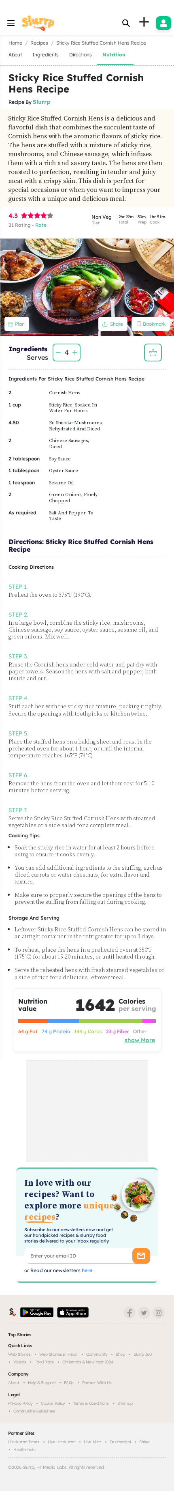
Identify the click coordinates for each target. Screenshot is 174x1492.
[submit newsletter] (141, 1256)
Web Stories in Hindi (58, 1354)
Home (15, 43)
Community (96, 1354)
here (86, 1270)
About (13, 1382)
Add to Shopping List (153, 352)
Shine (144, 1442)
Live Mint (92, 1442)
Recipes (39, 43)
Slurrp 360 (143, 1354)
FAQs (69, 1382)
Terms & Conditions (91, 1403)
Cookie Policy (53, 1403)
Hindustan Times (23, 1442)
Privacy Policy (20, 1403)
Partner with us (97, 1382)
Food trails (44, 1362)
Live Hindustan (62, 1442)
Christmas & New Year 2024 (87, 1362)
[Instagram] (159, 1313)
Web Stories (19, 1354)
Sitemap (125, 1403)
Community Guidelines (34, 1411)
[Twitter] (144, 1313)
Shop (120, 1354)
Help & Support (42, 1382)
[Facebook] (129, 1313)
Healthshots (24, 1449)
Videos (19, 1362)
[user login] (163, 23)
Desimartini (120, 1442)
